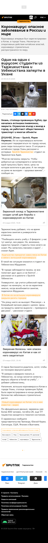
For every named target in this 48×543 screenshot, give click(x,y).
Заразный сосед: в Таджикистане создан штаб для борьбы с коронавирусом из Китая (23, 214)
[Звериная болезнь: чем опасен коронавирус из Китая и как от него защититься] (24, 330)
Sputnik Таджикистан (22, 151)
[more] (43, 222)
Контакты (14, 493)
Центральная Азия (24, 472)
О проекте (5, 493)
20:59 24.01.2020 (8, 79)
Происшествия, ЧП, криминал (29, 435)
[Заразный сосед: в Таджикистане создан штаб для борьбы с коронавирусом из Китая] (24, 192)
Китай (4, 439)
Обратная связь (7, 515)
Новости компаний (8, 499)
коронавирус (24, 439)
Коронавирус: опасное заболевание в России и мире (20, 430)
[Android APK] (8, 522)
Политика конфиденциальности (14, 503)
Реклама (25, 496)
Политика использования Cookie (14, 506)
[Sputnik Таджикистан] (7, 18)
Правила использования (11, 496)
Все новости (6, 435)
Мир (15, 435)
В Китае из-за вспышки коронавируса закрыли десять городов (21, 296)
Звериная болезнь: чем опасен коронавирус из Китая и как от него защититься (22, 352)
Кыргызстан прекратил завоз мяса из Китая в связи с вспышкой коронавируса (24, 256)
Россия (39, 472)
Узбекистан (13, 439)
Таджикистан (36, 439)
